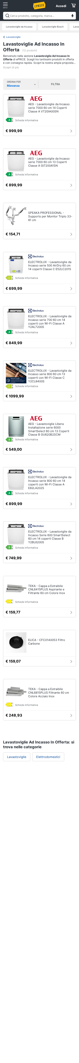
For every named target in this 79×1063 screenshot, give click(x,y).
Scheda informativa (26, 120)
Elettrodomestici (48, 757)
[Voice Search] (72, 16)
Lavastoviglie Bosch (53, 26)
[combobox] (39, 15)
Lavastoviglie (13, 37)
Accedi (61, 6)
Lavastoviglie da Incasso (19, 26)
